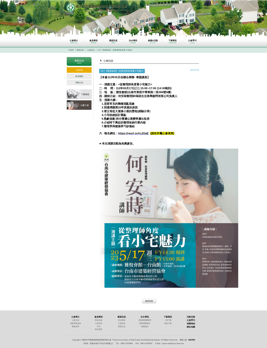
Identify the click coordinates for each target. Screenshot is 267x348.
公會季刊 (191, 320)
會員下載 (167, 323)
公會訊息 (90, 50)
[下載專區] (79, 94)
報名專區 (98, 329)
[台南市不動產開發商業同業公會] (96, 11)
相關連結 (191, 323)
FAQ (98, 326)
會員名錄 (98, 320)
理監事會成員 (75, 323)
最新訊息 (80, 50)
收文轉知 (79, 76)
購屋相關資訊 (144, 323)
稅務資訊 (144, 326)
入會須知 (98, 323)
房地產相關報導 (145, 320)
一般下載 (167, 320)
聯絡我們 (75, 326)
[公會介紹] (79, 105)
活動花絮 (191, 317)
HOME (71, 50)
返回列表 (149, 301)
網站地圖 (191, 327)
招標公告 (79, 82)
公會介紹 (75, 320)
